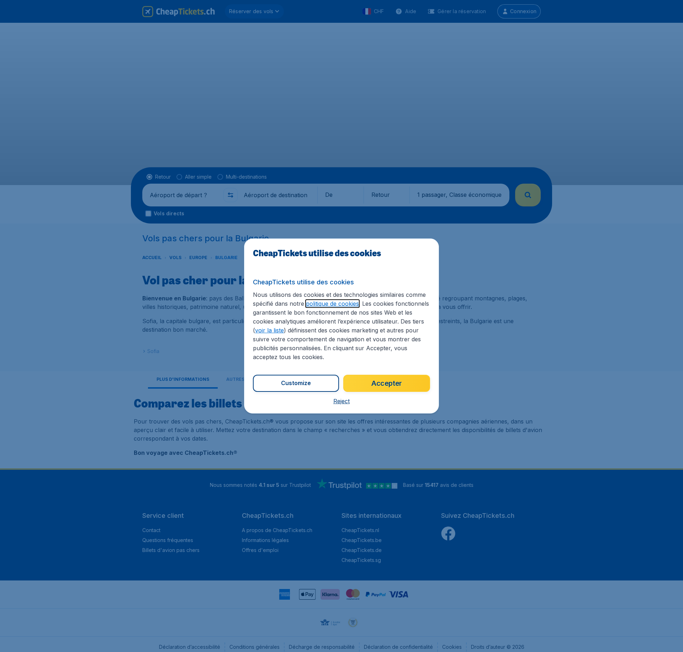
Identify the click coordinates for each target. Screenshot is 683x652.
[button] (341, 401)
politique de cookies (332, 303)
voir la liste (269, 330)
